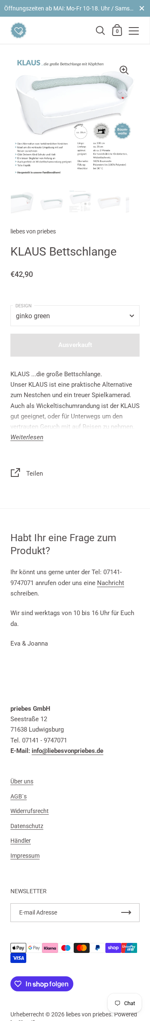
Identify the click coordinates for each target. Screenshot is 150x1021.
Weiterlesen (26, 437)
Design (23, 306)
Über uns (21, 781)
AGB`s (18, 796)
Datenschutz (26, 826)
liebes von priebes (88, 1014)
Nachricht (110, 583)
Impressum (25, 855)
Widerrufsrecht (29, 811)
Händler (20, 840)
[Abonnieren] (126, 912)
